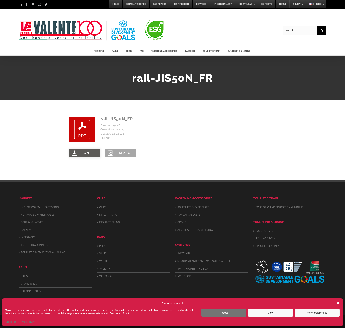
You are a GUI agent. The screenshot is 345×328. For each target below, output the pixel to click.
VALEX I (103, 253)
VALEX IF (104, 268)
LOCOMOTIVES (264, 230)
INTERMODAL (29, 237)
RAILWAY (26, 229)
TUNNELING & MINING (34, 244)
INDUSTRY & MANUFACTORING (40, 207)
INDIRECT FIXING (109, 222)
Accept (224, 312)
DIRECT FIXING (108, 214)
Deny (270, 312)
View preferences (317, 312)
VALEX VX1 (105, 276)
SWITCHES (184, 253)
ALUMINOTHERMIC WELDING (195, 229)
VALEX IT (104, 261)
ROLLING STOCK (265, 238)
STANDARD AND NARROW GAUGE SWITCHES (204, 261)
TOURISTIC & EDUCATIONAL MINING (43, 252)
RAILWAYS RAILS (31, 291)
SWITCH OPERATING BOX (192, 268)
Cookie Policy (12, 322)
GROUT (181, 222)
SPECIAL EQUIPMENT (268, 246)
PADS (102, 246)
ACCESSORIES (185, 276)
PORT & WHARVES (32, 222)
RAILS (24, 276)
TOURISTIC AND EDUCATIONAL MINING (279, 207)
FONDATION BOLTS (188, 214)
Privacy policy (28, 322)
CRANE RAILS (29, 283)
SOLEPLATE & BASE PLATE (193, 207)
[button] (338, 303)
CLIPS (102, 207)
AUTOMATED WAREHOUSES (37, 214)
